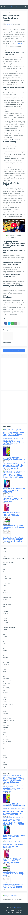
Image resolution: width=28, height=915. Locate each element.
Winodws (5, 750)
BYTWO (4, 576)
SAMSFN (5, 711)
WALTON (5, 746)
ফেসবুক (4, 762)
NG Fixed (5, 667)
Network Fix (6, 664)
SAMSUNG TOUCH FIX (8, 720)
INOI (4, 634)
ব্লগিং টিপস (5, 764)
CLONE (4, 580)
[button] (2, 7)
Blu (3, 571)
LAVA (4, 643)
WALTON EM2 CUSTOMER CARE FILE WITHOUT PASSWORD (13, 499)
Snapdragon (6, 725)
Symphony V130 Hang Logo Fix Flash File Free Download (13, 443)
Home (4, 12)
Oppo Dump (6, 678)
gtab (4, 606)
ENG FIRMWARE (7, 597)
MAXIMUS (5, 653)
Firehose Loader (7, 604)
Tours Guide (6, 739)
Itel (3, 639)
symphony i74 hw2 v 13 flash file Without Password (14, 458)
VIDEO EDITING (7, 741)
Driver (4, 590)
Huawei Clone (6, 622)
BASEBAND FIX (6, 567)
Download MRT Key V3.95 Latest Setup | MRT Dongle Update (13, 527)
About (12, 910)
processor (5, 694)
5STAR (4, 551)
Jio (3, 641)
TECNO (4, 732)
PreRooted (5, 692)
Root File (5, 708)
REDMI (4, 706)
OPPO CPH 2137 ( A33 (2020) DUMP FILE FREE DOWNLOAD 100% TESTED (13, 475)
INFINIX (5, 632)
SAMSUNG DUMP (7, 718)
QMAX (4, 699)
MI (3, 655)
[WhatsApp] (12, 323)
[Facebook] (5, 323)
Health (4, 608)
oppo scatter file (7, 681)
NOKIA (4, 669)
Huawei (5, 620)
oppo (4, 676)
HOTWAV (5, 618)
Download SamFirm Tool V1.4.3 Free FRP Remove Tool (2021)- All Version (13, 539)
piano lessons (18, 43)
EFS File (5, 594)
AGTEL (4, 556)
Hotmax (5, 615)
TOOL (4, 734)
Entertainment (10, 12)
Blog (4, 569)
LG (3, 648)
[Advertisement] (14, 374)
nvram (4, 671)
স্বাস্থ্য (4, 767)
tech (4, 729)
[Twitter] (9, 323)
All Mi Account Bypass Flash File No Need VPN (14, 559)
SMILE (4, 722)
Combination (6, 583)
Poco (4, 690)
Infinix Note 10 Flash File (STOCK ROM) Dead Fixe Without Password (13, 466)
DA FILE (5, 587)
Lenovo (4, 646)
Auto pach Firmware (8, 562)
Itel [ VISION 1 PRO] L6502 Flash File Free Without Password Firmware (13, 434)
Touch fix (5, 736)
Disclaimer (18, 912)
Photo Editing (6, 687)
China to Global (7, 578)
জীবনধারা (4, 760)
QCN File (5, 697)
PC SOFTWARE (6, 683)
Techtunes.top (9, 906)
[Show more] (19, 323)
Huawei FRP (6, 625)
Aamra (4, 553)
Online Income (6, 674)
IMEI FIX (5, 629)
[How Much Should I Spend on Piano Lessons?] (8, 336)
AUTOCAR (5, 564)
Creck (4, 585)
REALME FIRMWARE (8, 704)
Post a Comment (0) (14, 350)
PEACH (4, 685)
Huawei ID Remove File (9, 627)
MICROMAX (5, 657)
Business (5, 573)
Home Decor (6, 613)
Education (5, 592)
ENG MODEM (6, 599)
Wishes (4, 753)
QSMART (5, 701)
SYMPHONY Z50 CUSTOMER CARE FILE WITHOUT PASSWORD (14, 490)
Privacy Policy (10, 912)
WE (3, 748)
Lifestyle (5, 650)
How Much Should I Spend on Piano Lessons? (8, 342)
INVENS (5, 636)
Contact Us (19, 910)
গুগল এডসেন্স (5, 757)
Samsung (5, 713)
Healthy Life (6, 611)
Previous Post (5, 355)
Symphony (5, 727)
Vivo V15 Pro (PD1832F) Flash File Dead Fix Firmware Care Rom (12, 514)
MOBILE (5, 660)
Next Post (23, 355)
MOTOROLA (6, 662)
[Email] (15, 323)
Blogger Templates (17, 907)
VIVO (4, 743)
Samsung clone (7, 715)
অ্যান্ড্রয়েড (5, 755)
